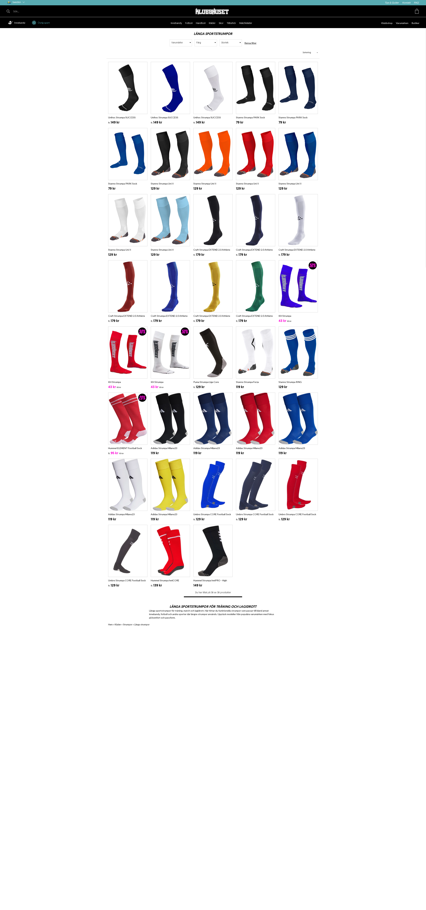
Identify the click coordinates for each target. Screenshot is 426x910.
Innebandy (19, 22)
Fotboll (189, 23)
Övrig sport (44, 22)
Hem (110, 624)
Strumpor (127, 624)
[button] (416, 11)
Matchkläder (245, 23)
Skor (221, 23)
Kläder (212, 23)
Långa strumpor (142, 624)
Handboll (201, 23)
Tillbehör (231, 23)
